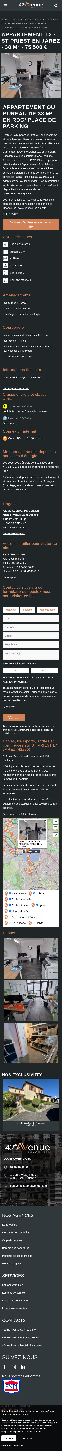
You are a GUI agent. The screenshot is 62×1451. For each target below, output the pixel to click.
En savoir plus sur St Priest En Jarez (20, 814)
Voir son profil (9, 577)
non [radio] (44, 670)
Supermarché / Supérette (26, 917)
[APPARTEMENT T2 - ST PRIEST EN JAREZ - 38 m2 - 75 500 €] (31, 959)
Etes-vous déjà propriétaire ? (19, 663)
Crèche (39, 893)
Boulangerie (18, 923)
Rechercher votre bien (56, 7)
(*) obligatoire (9, 706)
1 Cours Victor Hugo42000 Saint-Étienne (23, 1176)
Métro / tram (18, 893)
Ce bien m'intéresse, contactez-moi (31, 224)
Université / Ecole (21, 911)
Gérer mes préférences (12, 1445)
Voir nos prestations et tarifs (16, 388)
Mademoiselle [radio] (47, 609)
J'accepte (8, 1438)
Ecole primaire (19, 905)
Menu (5, 5)
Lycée (41, 905)
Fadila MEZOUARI (14, 554)
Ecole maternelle (21, 899)
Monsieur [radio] (11, 609)
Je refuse (27, 1438)
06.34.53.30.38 (25, 567)
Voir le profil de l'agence (14, 533)
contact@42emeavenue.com (28, 1185)
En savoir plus (9, 423)
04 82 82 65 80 (17, 527)
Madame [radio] (27, 609)
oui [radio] (16, 670)
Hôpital (39, 923)
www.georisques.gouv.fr (32, 208)
